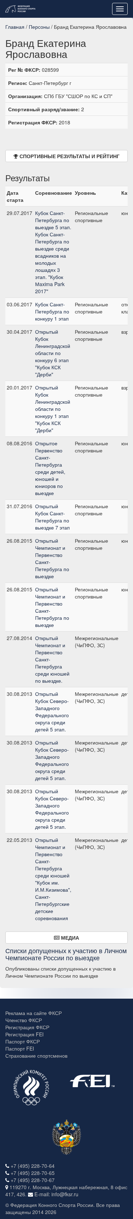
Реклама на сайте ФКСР (33, 1012)
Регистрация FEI (24, 1034)
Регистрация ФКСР (27, 1027)
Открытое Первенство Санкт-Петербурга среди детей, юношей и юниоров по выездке (50, 468)
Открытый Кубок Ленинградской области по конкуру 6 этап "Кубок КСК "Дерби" (52, 353)
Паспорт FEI (19, 1048)
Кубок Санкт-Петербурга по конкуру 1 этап (52, 311)
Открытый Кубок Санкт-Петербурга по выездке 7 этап (52, 517)
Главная (14, 26)
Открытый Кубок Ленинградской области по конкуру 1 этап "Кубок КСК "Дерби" (52, 409)
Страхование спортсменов (36, 1055)
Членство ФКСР (23, 1020)
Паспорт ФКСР (22, 1041)
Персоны (39, 26)
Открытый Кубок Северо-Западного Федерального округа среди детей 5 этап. (52, 711)
